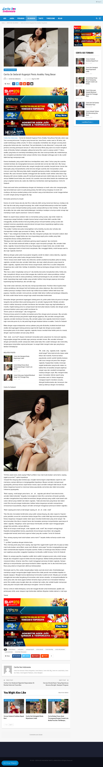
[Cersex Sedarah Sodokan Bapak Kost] (14, 706)
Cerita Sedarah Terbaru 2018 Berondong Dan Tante (92, 113)
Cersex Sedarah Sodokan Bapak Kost (92, 60)
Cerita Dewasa (11, 649)
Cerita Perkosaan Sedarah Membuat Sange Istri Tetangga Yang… (24, 376)
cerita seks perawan (60, 649)
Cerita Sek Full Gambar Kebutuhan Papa (92, 104)
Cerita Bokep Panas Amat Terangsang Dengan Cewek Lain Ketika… (23, 367)
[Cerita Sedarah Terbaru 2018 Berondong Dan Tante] (80, 113)
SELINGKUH (31, 18)
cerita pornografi (30, 649)
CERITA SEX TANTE (9, 700)
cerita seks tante (9, 652)
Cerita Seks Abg (49, 649)
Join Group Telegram (10, 763)
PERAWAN (20, 18)
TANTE (40, 18)
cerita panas (21, 649)
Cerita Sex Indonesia (11, 138)
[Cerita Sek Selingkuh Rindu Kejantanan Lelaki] (8, 358)
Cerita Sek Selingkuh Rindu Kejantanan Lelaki (21, 357)
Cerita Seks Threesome (20, 652)
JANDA (11, 18)
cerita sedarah (39, 649)
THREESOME (50, 18)
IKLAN (60, 18)
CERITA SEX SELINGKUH (10, 69)
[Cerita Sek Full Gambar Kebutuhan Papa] (80, 105)
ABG (4, 18)
